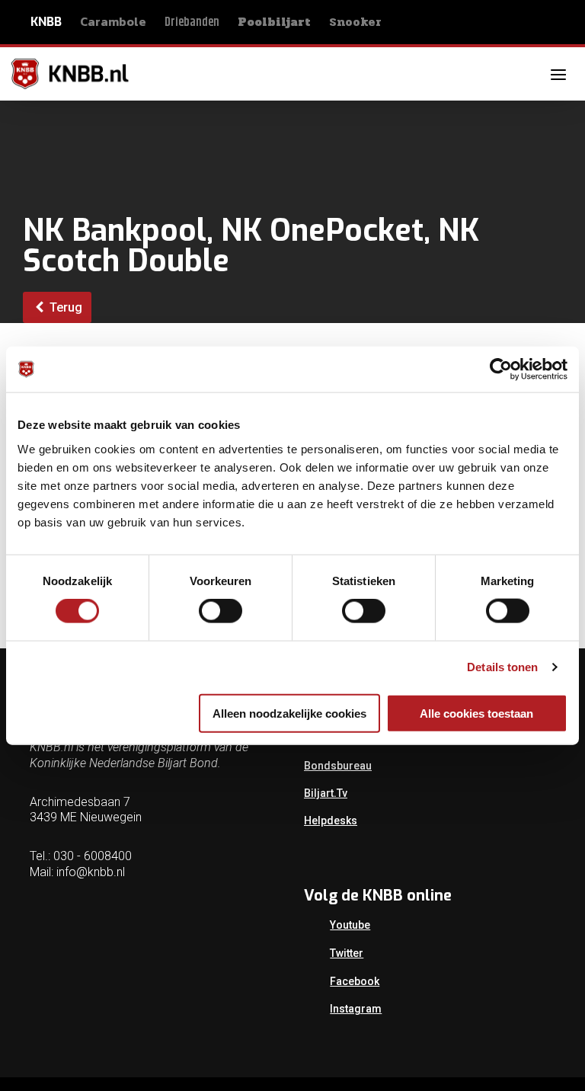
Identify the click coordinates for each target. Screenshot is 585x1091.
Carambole (113, 21)
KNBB (46, 22)
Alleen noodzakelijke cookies (289, 712)
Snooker (355, 21)
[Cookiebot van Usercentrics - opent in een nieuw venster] (500, 369)
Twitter (346, 953)
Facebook (354, 981)
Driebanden (192, 22)
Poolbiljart (274, 22)
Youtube (350, 925)
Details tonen (502, 667)
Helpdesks (330, 820)
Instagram (356, 1009)
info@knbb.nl (90, 872)
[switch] (220, 611)
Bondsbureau (338, 766)
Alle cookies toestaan (476, 712)
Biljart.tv (325, 793)
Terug (64, 307)
